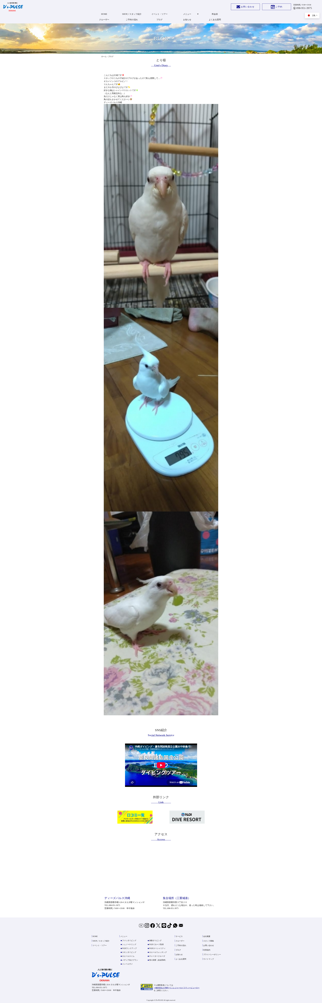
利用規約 (206, 950)
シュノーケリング (129, 944)
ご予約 (279, 7)
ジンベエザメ (127, 964)
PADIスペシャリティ (157, 948)
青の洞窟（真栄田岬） (158, 960)
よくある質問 (215, 20)
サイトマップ (208, 959)
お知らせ (187, 20)
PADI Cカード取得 (156, 944)
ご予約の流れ (132, 20)
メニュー (187, 14)
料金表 (215, 14)
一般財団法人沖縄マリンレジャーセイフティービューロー (176, 988)
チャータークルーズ (157, 956)
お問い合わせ (247, 7)
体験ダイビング (155, 941)
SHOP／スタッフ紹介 (132, 14)
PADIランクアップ (129, 948)
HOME (104, 14)
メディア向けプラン (130, 960)
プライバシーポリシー (212, 954)
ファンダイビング (129, 941)
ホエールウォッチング (158, 952)
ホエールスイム (128, 956)
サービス (179, 936)
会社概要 (206, 936)
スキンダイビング (129, 952)
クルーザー (104, 20)
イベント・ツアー (159, 14)
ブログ (159, 20)
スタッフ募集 (208, 941)
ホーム (104, 56)
